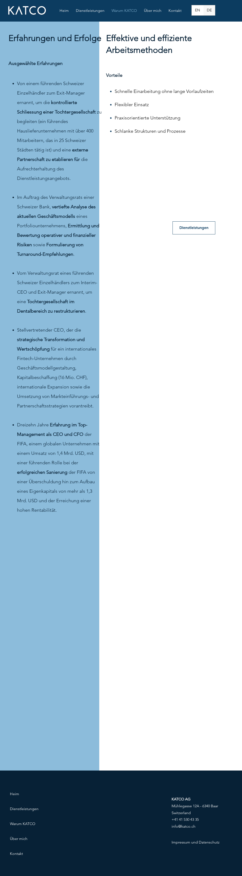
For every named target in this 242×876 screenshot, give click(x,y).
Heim (14, 794)
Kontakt (16, 853)
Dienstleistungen (24, 809)
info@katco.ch (183, 826)
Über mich (18, 838)
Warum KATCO (22, 823)
